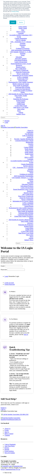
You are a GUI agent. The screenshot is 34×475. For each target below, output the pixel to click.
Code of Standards (10, 444)
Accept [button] (13, 22)
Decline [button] (21, 22)
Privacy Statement (6, 469)
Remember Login (14, 276)
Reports (7, 449)
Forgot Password (10, 284)
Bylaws (7, 448)
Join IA (3, 125)
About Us (7, 428)
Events (7, 430)
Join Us (7, 432)
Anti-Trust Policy (10, 446)
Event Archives (9, 451)
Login (6, 122)
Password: (4, 269)
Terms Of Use (16, 469)
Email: (3, 266)
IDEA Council (9, 433)
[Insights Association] (7, 127)
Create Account (9, 283)
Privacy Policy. (15, 11)
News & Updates (10, 453)
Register (7, 121)
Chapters (7, 435)
